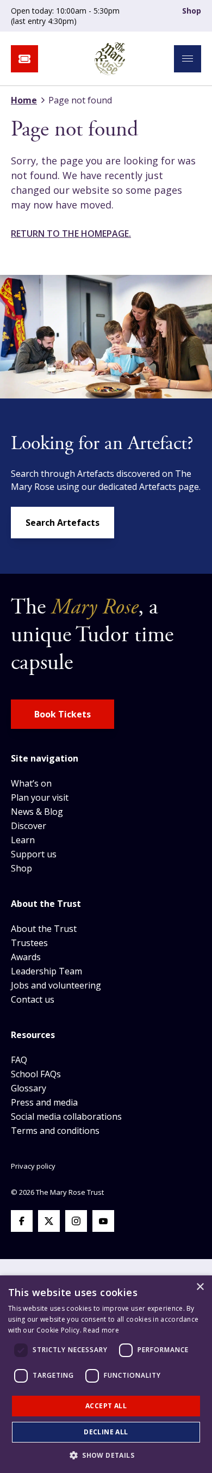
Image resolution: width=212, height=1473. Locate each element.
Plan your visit (39, 797)
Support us (34, 854)
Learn (23, 840)
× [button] (200, 1287)
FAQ (19, 1060)
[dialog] (106, 1374)
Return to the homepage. (71, 234)
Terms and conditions (55, 1131)
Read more (101, 1330)
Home (24, 100)
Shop (191, 10)
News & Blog (37, 812)
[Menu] (187, 58)
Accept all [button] (106, 1405)
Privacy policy (33, 1166)
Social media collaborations (66, 1116)
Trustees (29, 943)
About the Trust (44, 929)
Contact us (32, 999)
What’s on (31, 783)
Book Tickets (62, 714)
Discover (28, 826)
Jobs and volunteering (56, 985)
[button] (106, 1455)
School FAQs (36, 1074)
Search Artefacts (62, 523)
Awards (26, 957)
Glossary (28, 1088)
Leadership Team (46, 971)
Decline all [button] (106, 1432)
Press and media (44, 1102)
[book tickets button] (24, 58)
